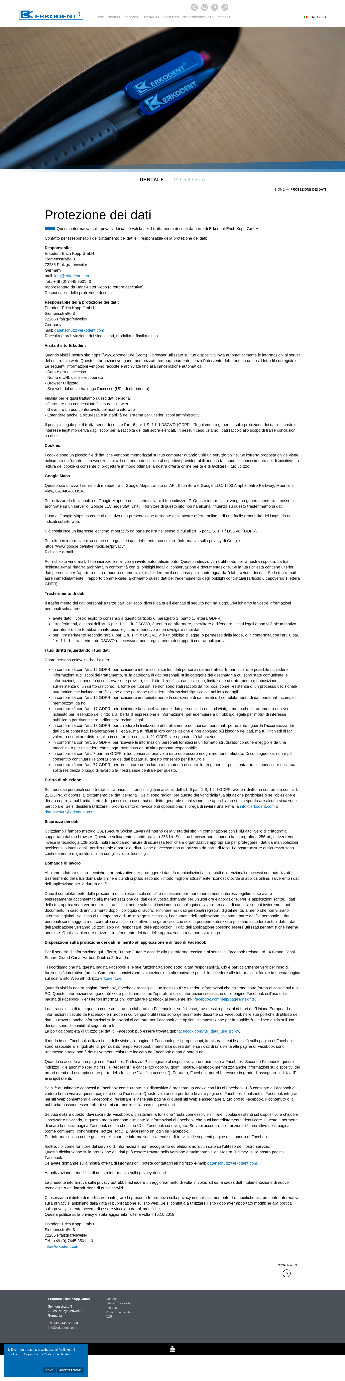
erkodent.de (110, 978)
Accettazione (70, 1370)
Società (114, 17)
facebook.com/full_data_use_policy (208, 1031)
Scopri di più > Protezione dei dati (46, 1354)
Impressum (113, 1307)
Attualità (151, 17)
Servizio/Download (198, 17)
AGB (109, 1316)
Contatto (171, 17)
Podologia (189, 179)
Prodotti (132, 17)
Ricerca (224, 17)
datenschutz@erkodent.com (79, 330)
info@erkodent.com (71, 276)
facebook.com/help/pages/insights (225, 999)
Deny (49, 1370)
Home (100, 17)
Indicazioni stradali (119, 1303)
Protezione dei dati (119, 1312)
